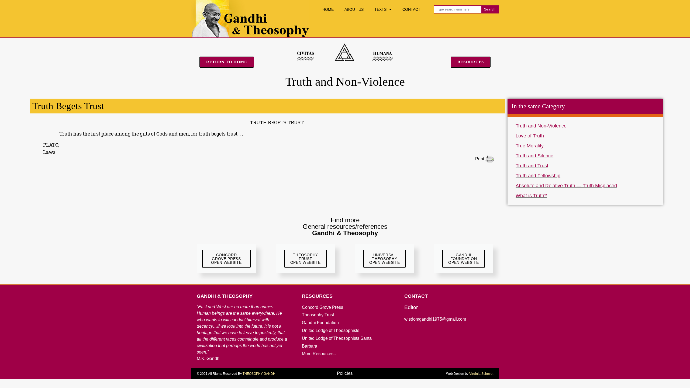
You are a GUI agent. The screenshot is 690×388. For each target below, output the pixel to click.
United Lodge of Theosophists (330, 330)
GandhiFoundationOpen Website (463, 259)
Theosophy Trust (318, 315)
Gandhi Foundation (320, 322)
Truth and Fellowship (538, 175)
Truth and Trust (532, 165)
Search (490, 9)
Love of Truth (530, 135)
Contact (411, 9)
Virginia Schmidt (481, 374)
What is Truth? (531, 195)
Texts (380, 9)
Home (328, 9)
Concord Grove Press (322, 307)
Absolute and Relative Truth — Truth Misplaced (566, 185)
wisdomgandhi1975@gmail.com (435, 319)
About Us (354, 9)
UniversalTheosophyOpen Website (384, 259)
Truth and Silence (534, 155)
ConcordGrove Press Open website (226, 259)
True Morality (530, 145)
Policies (345, 373)
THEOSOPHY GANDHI (259, 374)
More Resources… (320, 353)
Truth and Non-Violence (541, 126)
